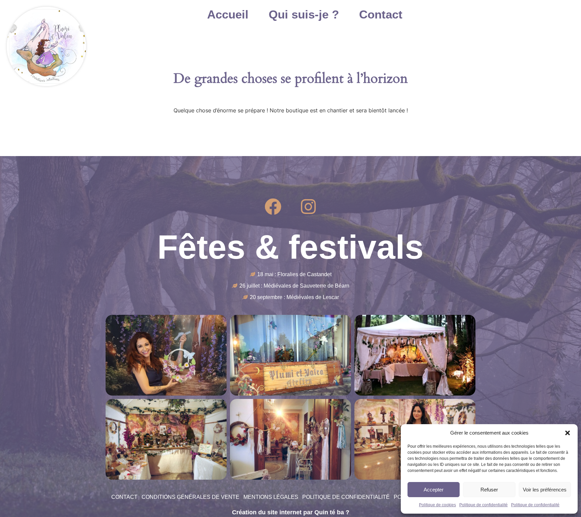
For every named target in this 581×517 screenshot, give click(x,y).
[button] (567, 433)
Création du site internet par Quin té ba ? (290, 512)
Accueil (227, 14)
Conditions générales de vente (190, 497)
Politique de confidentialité (483, 505)
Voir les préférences (545, 489)
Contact (380, 14)
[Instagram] (308, 206)
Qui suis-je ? (304, 14)
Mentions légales (270, 497)
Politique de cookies (437, 505)
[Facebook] (273, 206)
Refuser (489, 489)
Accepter (433, 489)
